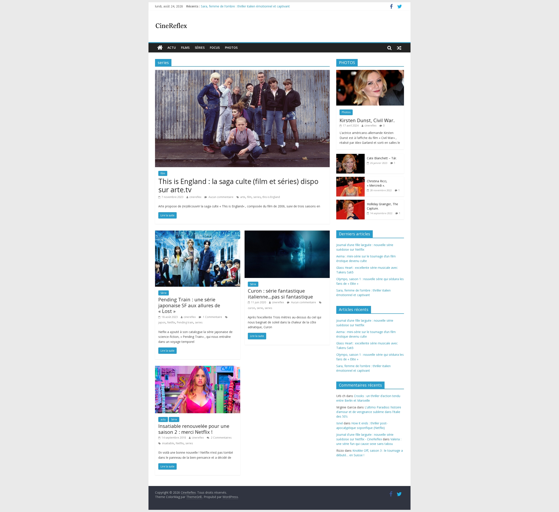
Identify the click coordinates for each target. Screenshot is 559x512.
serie (260, 308)
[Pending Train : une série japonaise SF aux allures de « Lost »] (197, 233)
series (257, 197)
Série (163, 293)
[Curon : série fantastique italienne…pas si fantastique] (287, 233)
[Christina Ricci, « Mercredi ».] (350, 179)
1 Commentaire (212, 317)
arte (242, 197)
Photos (231, 47)
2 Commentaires (220, 437)
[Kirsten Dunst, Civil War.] (370, 72)
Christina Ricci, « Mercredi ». (377, 183)
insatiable (168, 443)
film (162, 173)
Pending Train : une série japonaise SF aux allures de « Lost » (189, 305)
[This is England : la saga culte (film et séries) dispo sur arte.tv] (242, 72)
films (185, 47)
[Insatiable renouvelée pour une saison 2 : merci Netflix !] (197, 368)
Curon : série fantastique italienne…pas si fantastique (280, 293)
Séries (200, 47)
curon (251, 308)
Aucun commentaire (220, 197)
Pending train (185, 322)
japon (162, 322)
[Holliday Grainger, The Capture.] (350, 202)
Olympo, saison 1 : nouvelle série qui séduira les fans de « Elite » (246, 6)
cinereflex (195, 197)
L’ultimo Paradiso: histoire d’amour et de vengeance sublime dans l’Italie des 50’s (368, 411)
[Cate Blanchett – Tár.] (350, 156)
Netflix (171, 322)
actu (171, 47)
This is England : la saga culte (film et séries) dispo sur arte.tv (238, 185)
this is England (271, 197)
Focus (215, 47)
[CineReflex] (160, 47)
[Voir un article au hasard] (399, 47)
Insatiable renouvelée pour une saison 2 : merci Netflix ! (193, 429)
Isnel (339, 423)
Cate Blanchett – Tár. (382, 158)
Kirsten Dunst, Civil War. (367, 120)
